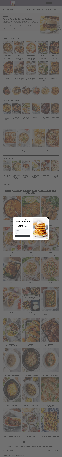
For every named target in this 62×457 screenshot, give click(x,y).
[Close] (48, 218)
